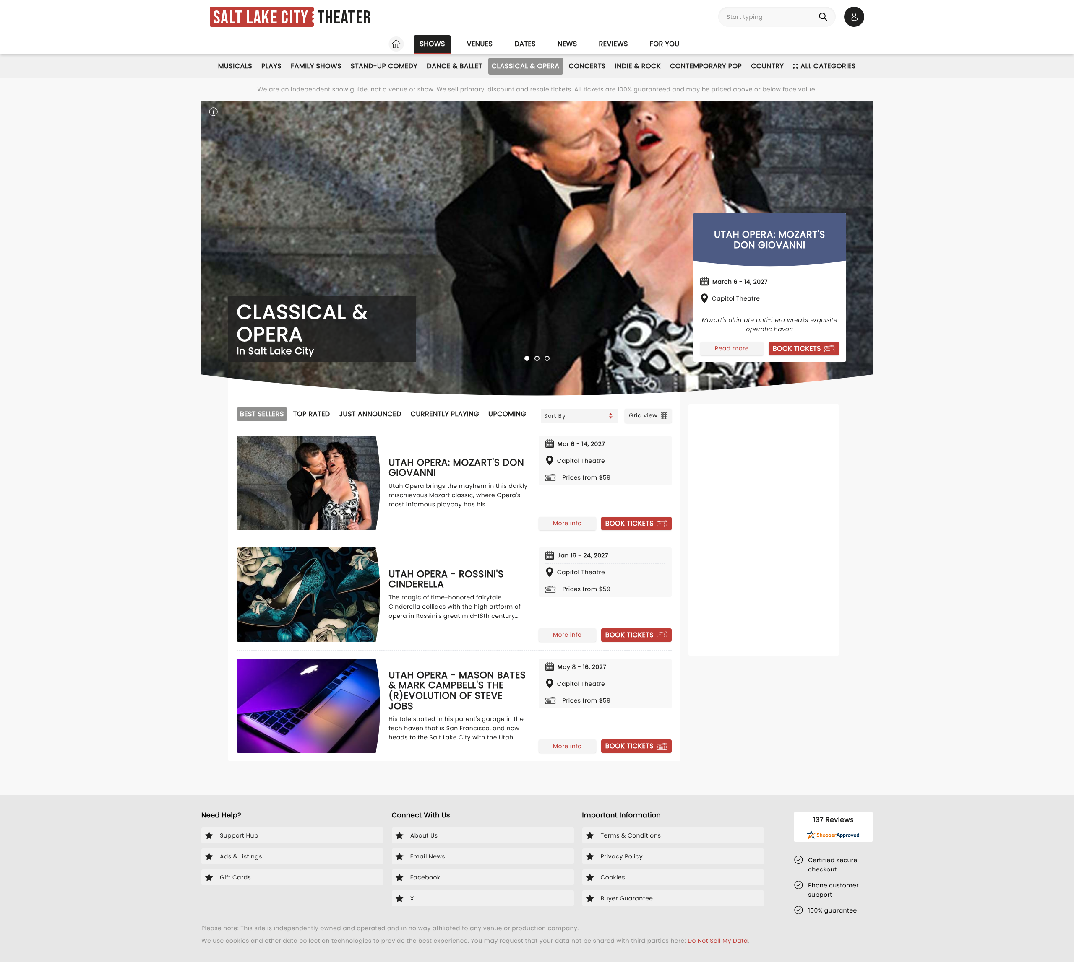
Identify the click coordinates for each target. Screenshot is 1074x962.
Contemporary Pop (706, 66)
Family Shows (316, 66)
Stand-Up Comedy (384, 66)
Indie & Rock (638, 66)
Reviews (613, 44)
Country (767, 66)
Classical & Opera (526, 66)
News (567, 44)
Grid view (643, 415)
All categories (828, 66)
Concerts (587, 66)
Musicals (235, 66)
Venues (480, 44)
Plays (271, 66)
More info (567, 523)
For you (665, 44)
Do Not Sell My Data (718, 940)
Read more (732, 348)
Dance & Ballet (454, 66)
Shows (432, 44)
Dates (525, 44)
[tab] (527, 358)
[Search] (825, 17)
